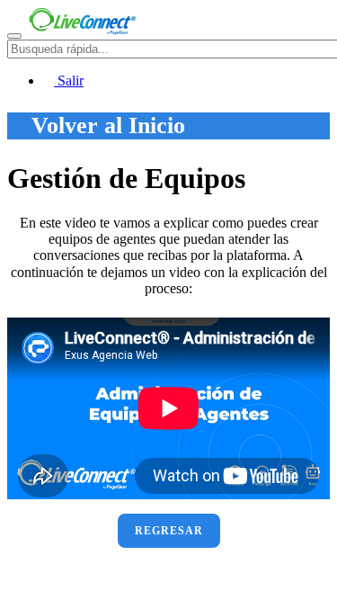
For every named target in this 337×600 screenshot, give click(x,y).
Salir (69, 80)
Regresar (169, 530)
